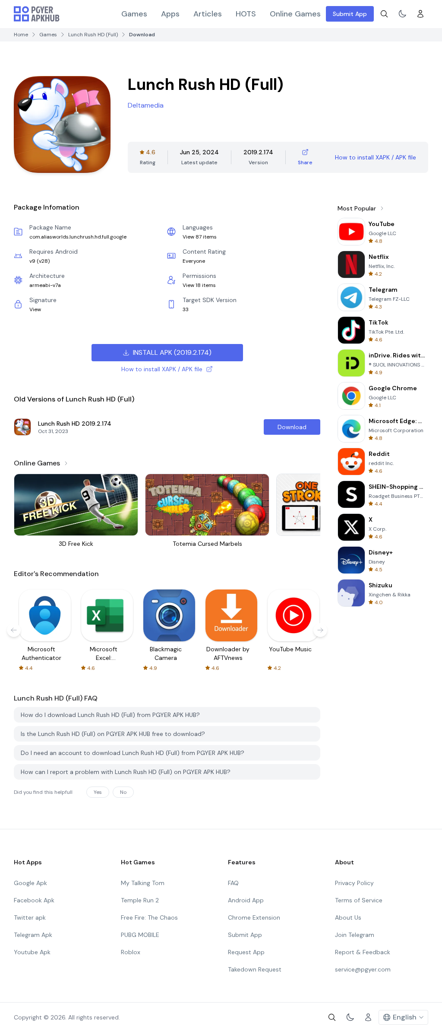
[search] (384, 14)
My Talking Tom (142, 883)
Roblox (130, 952)
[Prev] (14, 630)
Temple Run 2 (140, 900)
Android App (246, 900)
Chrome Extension (254, 917)
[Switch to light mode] (402, 14)
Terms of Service (358, 900)
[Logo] (37, 13)
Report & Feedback (362, 952)
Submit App (350, 14)
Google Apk (30, 883)
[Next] (320, 630)
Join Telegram (354, 935)
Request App (246, 952)
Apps (170, 14)
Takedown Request (254, 969)
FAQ (233, 883)
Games (134, 14)
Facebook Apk (34, 900)
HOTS (246, 14)
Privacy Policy (354, 883)
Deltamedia (146, 105)
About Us (348, 917)
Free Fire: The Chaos (149, 917)
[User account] (420, 14)
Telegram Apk (33, 935)
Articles (207, 14)
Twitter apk (30, 917)
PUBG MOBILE (140, 935)
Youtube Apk (32, 952)
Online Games (295, 14)
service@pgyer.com (363, 969)
